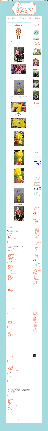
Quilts (34, 330)
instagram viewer (10, 247)
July (35, 249)
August (36, 248)
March (35, 254)
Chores (34, 277)
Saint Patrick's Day (35, 335)
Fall (33, 287)
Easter (34, 285)
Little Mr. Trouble (35, 313)
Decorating (34, 284)
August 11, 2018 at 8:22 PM (13, 323)
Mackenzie (34, 315)
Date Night (34, 283)
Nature (34, 321)
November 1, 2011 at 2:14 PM (13, 231)
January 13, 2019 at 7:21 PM (13, 370)
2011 (34, 219)
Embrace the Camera (35, 286)
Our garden (34, 326)
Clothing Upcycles (35, 279)
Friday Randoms (37, 228)
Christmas (34, 278)
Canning (34, 275)
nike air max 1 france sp (17, 308)
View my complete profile (38, 356)
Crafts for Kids (35, 280)
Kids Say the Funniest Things (36, 311)
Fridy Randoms (36, 223)
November (36, 221)
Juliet (8, 372)
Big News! (36, 234)
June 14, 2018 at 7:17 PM (12, 273)
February (36, 255)
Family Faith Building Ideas (36, 288)
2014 (34, 215)
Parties (34, 328)
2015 (34, 214)
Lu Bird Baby (34, 314)
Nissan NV (34, 323)
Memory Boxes (35, 318)
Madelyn (34, 317)
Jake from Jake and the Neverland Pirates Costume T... (37, 232)
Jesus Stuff (34, 309)
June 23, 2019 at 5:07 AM (12, 392)
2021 (34, 212)
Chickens (34, 276)
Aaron (34, 272)
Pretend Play (34, 329)
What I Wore (36, 244)
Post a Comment (8, 412)
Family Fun (34, 289)
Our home (34, 327)
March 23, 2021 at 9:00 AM (12, 405)
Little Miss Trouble (35, 312)
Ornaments (34, 325)
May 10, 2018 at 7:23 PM (12, 259)
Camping (34, 274)
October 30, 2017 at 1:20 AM (13, 248)
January (36, 256)
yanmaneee (9, 394)
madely (34, 316)
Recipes (34, 333)
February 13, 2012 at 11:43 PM (13, 238)
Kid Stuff (34, 310)
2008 (34, 260)
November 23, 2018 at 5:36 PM (13, 357)
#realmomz (34, 269)
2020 (34, 213)
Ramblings (34, 331)
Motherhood (34, 320)
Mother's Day (34, 319)
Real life (34, 332)
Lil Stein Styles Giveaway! (38, 242)
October (36, 222)
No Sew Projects (35, 324)
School (34, 336)
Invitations (34, 308)
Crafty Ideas (34, 281)
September (36, 247)
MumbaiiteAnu (10, 233)
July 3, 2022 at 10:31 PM (12, 410)
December (36, 220)
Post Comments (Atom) (12, 415)
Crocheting (34, 282)
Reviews (34, 334)
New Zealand (34, 322)
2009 (34, 259)
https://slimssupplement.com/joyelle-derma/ (13, 391)
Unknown (9, 240)
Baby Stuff (34, 273)
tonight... (36, 241)
